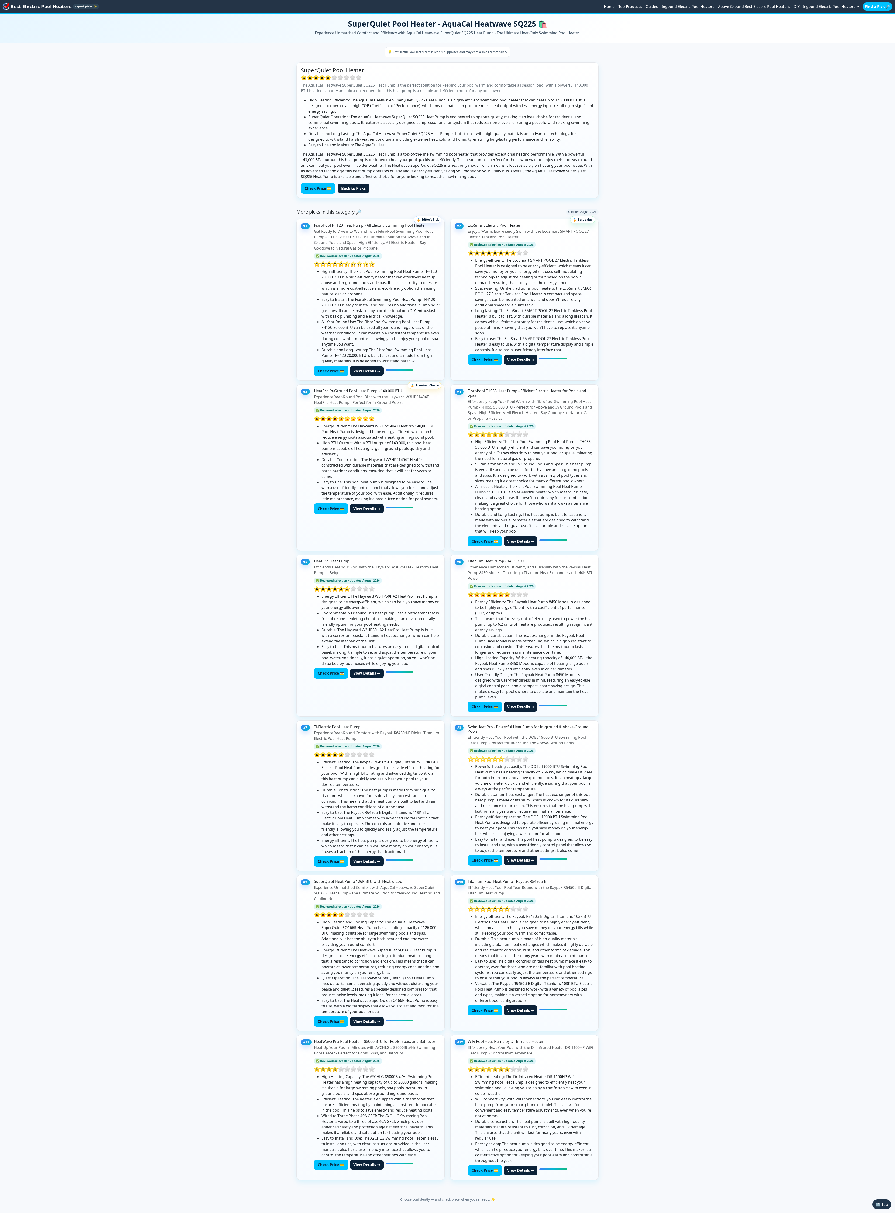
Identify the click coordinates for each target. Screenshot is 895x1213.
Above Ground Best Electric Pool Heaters (754, 6)
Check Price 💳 (318, 188)
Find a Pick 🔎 (877, 6)
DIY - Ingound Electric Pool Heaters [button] (825, 6)
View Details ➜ (366, 371)
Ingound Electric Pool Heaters (688, 6)
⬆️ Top (882, 1204)
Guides (652, 6)
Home (609, 6)
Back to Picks (353, 188)
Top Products (630, 6)
